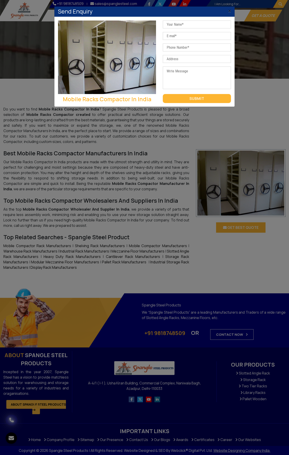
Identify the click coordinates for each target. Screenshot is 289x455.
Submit (196, 98)
